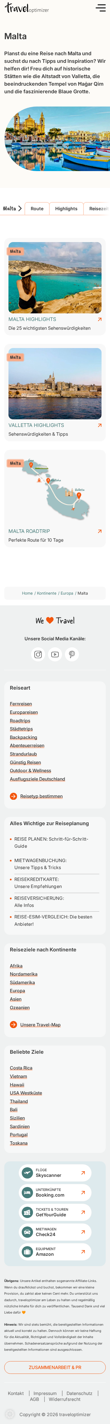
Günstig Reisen (25, 762)
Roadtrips (20, 720)
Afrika (16, 966)
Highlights (66, 208)
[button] (101, 7)
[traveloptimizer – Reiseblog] (26, 7)
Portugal (19, 1134)
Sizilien (17, 1118)
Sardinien (20, 1126)
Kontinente (46, 593)
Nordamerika (24, 974)
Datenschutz (80, 1393)
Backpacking (23, 737)
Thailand (19, 1101)
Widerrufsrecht (64, 1399)
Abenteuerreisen (27, 745)
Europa (67, 593)
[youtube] (55, 654)
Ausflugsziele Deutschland (37, 779)
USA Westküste (26, 1093)
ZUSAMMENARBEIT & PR (55, 1367)
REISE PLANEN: (31, 839)
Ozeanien (20, 1007)
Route (37, 208)
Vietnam (18, 1076)
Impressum (45, 1393)
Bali (13, 1109)
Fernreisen (21, 704)
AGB (34, 1399)
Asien (15, 999)
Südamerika (22, 982)
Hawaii (17, 1085)
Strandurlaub (23, 754)
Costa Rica (21, 1068)
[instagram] (38, 654)
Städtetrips (21, 729)
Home (27, 593)
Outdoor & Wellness (30, 770)
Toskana (19, 1143)
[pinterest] (72, 654)
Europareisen (24, 712)
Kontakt (16, 1393)
